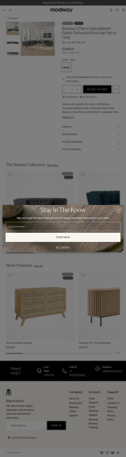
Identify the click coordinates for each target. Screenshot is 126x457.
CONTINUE (63, 237)
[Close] (119, 209)
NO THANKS (63, 247)
